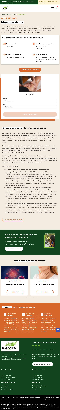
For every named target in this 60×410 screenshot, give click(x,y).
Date (4, 104)
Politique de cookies (34, 397)
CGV (21, 399)
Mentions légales (24, 397)
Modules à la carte (12, 14)
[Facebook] (33, 345)
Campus (5, 98)
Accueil (3, 14)
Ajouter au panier (30, 114)
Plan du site (26, 399)
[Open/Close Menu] (52, 8)
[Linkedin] (39, 345)
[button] (58, 330)
